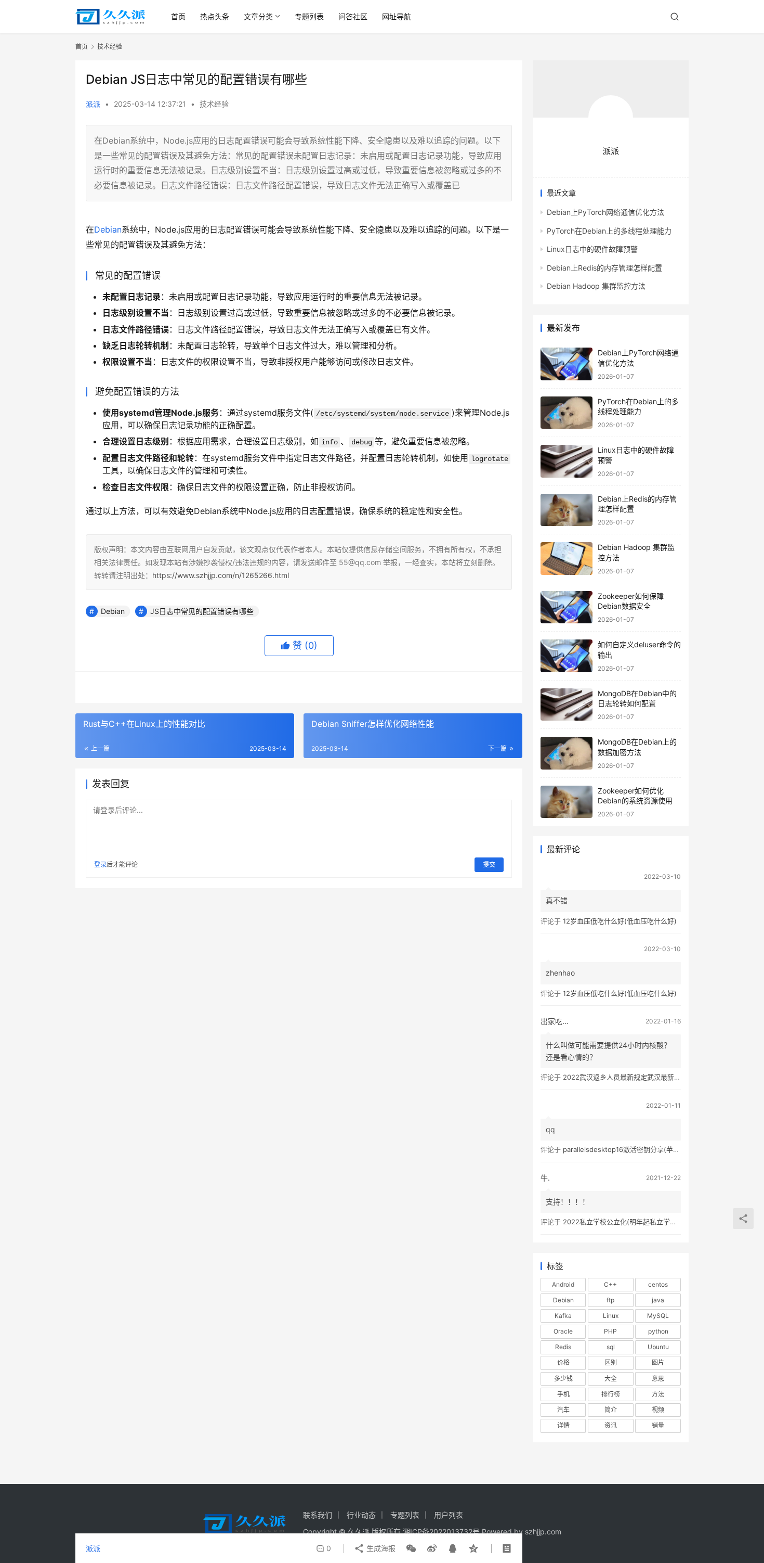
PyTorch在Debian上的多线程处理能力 (609, 230)
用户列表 (448, 1514)
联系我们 (317, 1514)
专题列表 (309, 16)
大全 (610, 1378)
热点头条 (214, 16)
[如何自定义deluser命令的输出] (566, 655)
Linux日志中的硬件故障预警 (592, 249)
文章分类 (258, 16)
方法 (658, 1394)
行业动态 (361, 1514)
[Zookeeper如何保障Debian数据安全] (566, 607)
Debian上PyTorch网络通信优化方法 (605, 212)
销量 (658, 1425)
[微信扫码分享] (411, 1548)
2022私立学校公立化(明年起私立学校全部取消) (634, 1222)
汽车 (563, 1410)
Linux (610, 1315)
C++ (610, 1284)
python (658, 1331)
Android (563, 1284)
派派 (93, 103)
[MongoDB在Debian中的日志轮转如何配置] (566, 704)
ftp (610, 1300)
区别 (610, 1362)
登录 (100, 864)
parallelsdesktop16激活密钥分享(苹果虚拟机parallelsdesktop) (659, 1149)
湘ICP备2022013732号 (441, 1531)
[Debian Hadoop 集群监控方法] (566, 558)
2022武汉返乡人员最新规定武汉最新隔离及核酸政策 (642, 1077)
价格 (563, 1362)
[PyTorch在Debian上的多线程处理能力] (566, 412)
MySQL (658, 1315)
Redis (563, 1347)
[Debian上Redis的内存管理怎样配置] (566, 510)
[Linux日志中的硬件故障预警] (566, 461)
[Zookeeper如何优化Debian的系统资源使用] (566, 802)
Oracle (563, 1331)
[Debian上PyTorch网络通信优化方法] (566, 364)
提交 (489, 864)
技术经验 (214, 103)
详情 (563, 1425)
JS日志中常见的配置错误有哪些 (202, 611)
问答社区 (352, 16)
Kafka (563, 1315)
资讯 (610, 1425)
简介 (610, 1410)
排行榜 (610, 1394)
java (658, 1300)
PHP (610, 1331)
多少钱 (563, 1378)
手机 (563, 1394)
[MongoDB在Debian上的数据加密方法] (566, 753)
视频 (658, 1410)
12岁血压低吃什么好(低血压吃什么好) (620, 921)
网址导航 (396, 16)
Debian (108, 229)
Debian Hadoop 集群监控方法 (596, 285)
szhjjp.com (543, 1531)
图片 (658, 1362)
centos (658, 1284)
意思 (658, 1378)
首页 (178, 16)
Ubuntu (658, 1347)
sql (611, 1347)
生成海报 (380, 1548)
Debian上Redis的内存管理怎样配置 (604, 267)
